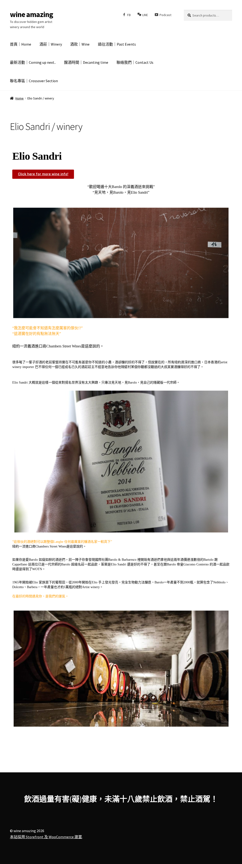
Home (19, 98)
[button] (43, 174)
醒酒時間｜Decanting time (86, 62)
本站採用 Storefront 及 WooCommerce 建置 (46, 836)
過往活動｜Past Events (117, 44)
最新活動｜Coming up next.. (33, 62)
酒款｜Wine (80, 44)
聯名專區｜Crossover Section (34, 80)
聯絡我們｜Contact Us (135, 62)
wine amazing (31, 14)
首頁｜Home (20, 44)
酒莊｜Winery (50, 44)
